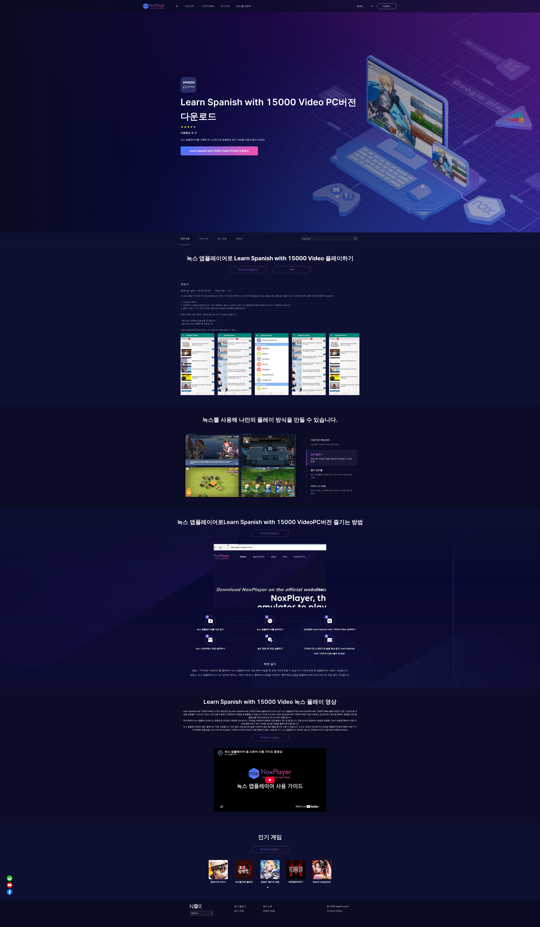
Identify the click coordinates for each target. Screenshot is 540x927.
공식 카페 (239, 910)
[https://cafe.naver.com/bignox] (9, 878)
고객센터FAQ (207, 6)
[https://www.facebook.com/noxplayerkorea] (9, 892)
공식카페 (225, 6)
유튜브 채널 (269, 910)
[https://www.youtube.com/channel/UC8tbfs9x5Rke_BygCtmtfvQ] (9, 885)
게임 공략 (189, 6)
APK (291, 269)
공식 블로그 (240, 906)
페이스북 (267, 906)
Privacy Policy (334, 910)
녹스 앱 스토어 (243, 6)
